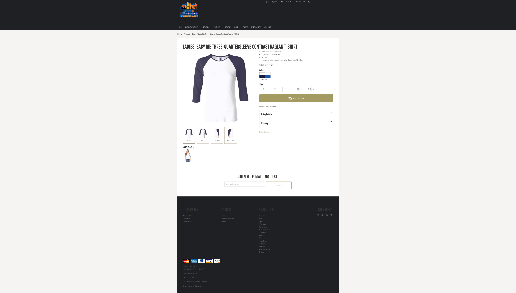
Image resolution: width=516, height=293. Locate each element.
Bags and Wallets (264, 230)
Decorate (262, 106)
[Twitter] (318, 215)
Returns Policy (188, 216)
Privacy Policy (187, 221)
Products (187, 34)
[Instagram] (322, 215)
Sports (261, 235)
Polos (260, 219)
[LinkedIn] (331, 215)
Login (267, 2)
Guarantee (186, 219)
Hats (260, 221)
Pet (260, 238)
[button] (289, 2)
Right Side (230, 140)
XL (298, 89)
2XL (309, 89)
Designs (223, 221)
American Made (264, 249)
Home (179, 34)
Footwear (262, 244)
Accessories (263, 227)
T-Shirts (262, 216)
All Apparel (262, 224)
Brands (261, 252)
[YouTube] (327, 215)
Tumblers (262, 247)
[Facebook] (314, 215)
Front (189, 140)
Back (203, 140)
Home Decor (263, 241)
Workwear (262, 233)
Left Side (217, 140)
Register (274, 2)
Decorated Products (227, 219)
